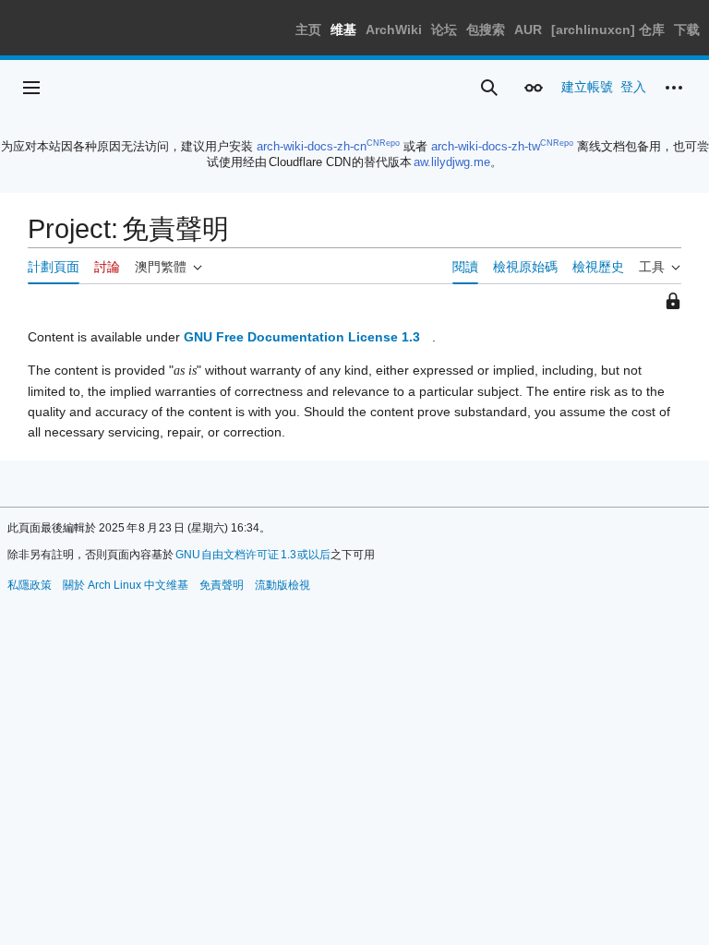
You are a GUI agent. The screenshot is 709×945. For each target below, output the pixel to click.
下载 (687, 29)
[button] (31, 87)
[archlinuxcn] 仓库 (608, 29)
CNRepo (383, 143)
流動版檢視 (282, 585)
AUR (528, 29)
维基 (343, 29)
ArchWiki (394, 29)
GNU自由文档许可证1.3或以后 (253, 554)
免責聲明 (221, 585)
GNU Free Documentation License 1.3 (302, 336)
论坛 (444, 29)
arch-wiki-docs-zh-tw (485, 146)
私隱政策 (29, 585)
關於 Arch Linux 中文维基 (125, 585)
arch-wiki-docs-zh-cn (312, 146)
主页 (308, 29)
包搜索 (485, 29)
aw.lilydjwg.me (452, 162)
